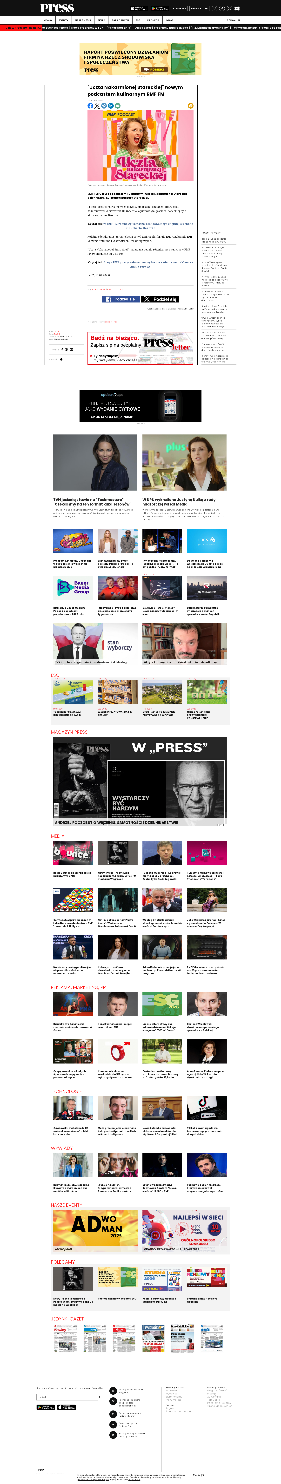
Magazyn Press (69, 732)
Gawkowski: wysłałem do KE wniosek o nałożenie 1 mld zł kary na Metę (70, 1131)
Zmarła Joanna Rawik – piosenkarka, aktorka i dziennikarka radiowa (213, 347)
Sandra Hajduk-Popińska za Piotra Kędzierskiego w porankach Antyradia (214, 309)
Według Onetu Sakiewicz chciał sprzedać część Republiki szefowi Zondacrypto (162, 923)
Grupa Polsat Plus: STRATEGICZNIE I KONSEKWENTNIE (198, 715)
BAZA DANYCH (120, 20)
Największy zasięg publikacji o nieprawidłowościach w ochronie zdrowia (72, 970)
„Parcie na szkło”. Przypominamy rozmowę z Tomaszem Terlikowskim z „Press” (114, 1189)
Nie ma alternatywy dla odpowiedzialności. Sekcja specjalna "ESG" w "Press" (159, 1027)
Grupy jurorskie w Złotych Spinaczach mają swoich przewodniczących (69, 1074)
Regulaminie (134, 1479)
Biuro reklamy (174, 1396)
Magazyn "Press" (217, 1390)
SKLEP (101, 20)
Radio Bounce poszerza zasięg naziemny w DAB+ (214, 240)
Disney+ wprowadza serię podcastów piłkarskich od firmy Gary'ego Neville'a (215, 359)
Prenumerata (174, 1399)
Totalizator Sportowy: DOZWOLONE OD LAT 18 (67, 713)
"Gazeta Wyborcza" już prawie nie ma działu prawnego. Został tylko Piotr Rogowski (161, 876)
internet (108, 322)
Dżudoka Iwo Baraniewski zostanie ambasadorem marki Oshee (72, 1027)
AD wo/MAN (214, 1396)
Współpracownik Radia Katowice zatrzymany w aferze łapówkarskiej (213, 335)
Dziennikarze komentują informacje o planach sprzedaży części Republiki (204, 611)
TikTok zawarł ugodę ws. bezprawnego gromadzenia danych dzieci (204, 1131)
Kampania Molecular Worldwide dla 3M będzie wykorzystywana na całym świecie (115, 1076)
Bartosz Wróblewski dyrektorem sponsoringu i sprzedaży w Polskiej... (203, 1027)
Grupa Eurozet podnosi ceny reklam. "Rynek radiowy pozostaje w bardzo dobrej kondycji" (213, 322)
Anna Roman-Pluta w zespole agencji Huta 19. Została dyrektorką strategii (205, 1074)
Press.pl (212, 1393)
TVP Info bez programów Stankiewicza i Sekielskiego (92, 662)
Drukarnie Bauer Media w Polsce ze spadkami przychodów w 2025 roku (69, 611)
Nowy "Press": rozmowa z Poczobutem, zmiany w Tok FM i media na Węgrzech (117, 876)
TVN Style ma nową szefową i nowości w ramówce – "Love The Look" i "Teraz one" (205, 876)
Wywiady (62, 1148)
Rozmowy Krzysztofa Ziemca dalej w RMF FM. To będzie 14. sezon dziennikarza (215, 296)
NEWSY (48, 20)
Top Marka (213, 1399)
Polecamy (63, 1262)
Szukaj (231, 20)
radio (94, 289)
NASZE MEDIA (83, 20)
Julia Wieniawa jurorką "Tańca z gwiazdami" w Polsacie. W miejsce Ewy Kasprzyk (206, 923)
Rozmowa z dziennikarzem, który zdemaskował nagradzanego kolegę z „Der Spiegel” (205, 1189)
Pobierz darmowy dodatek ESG (117, 1298)
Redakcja (171, 1390)
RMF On (110, 289)
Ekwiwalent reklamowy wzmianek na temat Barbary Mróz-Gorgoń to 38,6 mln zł (160, 1074)
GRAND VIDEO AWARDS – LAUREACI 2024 (171, 1249)
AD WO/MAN (63, 1249)
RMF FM (102, 289)
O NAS (169, 20)
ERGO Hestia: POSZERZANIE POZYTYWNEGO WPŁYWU (158, 713)
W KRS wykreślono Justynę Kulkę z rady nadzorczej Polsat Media (179, 502)
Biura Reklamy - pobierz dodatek (202, 1300)
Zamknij (198, 1475)
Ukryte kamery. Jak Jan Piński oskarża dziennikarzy (180, 662)
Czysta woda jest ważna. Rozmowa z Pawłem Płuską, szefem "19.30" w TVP (159, 1188)
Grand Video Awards (219, 1406)
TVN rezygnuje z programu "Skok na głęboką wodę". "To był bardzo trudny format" (160, 564)
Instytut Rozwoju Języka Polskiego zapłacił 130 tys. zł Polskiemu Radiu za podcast (214, 281)
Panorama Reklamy (219, 1403)
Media (58, 836)
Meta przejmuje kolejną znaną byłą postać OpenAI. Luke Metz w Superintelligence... (117, 1131)
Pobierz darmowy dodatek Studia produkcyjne (159, 1300)
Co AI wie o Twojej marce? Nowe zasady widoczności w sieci (160, 611)
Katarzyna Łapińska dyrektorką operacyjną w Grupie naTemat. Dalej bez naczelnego (115, 971)
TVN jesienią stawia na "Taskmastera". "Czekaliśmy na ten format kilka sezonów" (92, 502)
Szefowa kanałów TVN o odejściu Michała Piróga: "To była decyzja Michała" (116, 564)
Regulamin (172, 1408)
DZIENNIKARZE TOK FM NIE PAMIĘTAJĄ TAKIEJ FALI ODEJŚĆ (108, 822)
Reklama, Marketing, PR (78, 987)
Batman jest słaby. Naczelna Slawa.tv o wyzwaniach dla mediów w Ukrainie (71, 1188)
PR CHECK (153, 20)
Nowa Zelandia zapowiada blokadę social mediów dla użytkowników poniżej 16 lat (159, 1131)
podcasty (120, 289)
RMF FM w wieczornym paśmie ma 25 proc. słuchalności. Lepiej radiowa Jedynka (212, 252)
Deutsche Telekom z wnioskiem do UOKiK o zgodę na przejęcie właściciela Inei (205, 564)
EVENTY (63, 20)
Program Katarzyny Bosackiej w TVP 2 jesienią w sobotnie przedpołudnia (72, 564)
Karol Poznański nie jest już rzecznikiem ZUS (115, 1025)
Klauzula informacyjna (179, 1411)
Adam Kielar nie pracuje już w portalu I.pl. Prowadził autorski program (161, 970)
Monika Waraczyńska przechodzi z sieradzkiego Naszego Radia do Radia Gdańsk (214, 266)
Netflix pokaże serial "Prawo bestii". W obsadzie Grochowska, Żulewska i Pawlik (117, 923)
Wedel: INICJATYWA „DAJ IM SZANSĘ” (115, 713)
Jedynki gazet (67, 1319)
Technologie (66, 1091)
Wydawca (172, 1393)
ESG (138, 20)
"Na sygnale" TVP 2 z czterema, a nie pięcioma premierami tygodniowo (117, 611)
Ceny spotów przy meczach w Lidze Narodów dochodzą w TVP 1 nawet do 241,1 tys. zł (73, 923)
